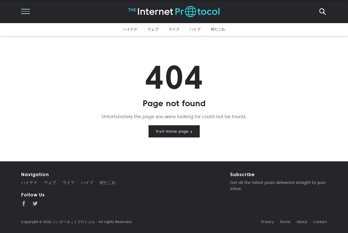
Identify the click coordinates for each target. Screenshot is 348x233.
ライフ (174, 29)
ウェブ (153, 29)
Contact (320, 222)
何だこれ (218, 29)
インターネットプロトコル (73, 222)
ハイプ (195, 29)
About (302, 222)
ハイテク (130, 29)
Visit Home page (173, 131)
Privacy (267, 222)
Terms (285, 222)
